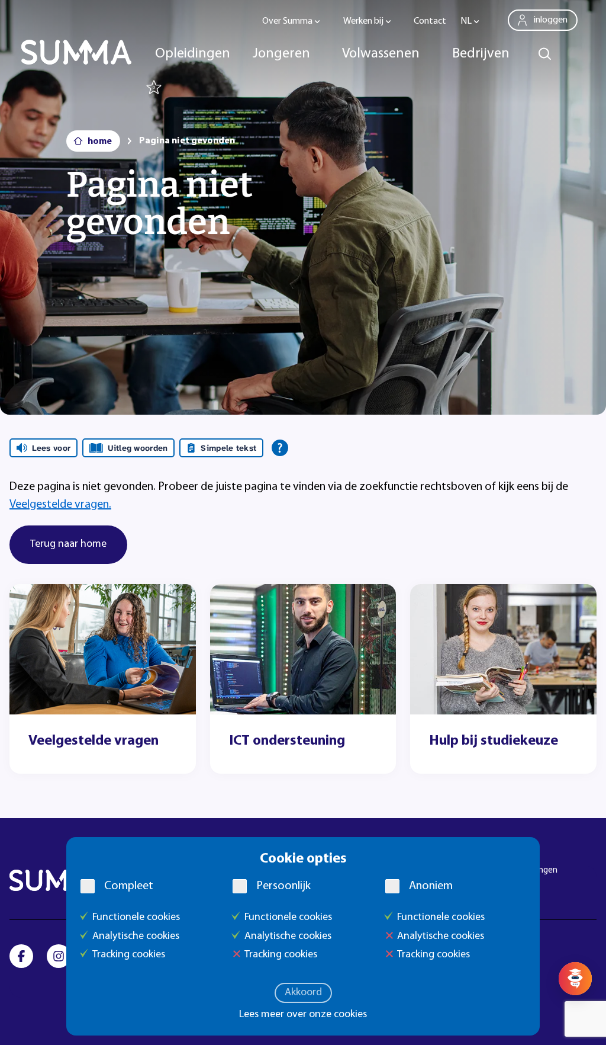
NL (466, 21)
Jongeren (281, 54)
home (100, 141)
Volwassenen (381, 54)
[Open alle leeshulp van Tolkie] (280, 448)
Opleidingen (192, 54)
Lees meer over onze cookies (303, 1014)
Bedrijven (481, 54)
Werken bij (363, 21)
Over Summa (287, 21)
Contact (430, 21)
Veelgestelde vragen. (60, 505)
